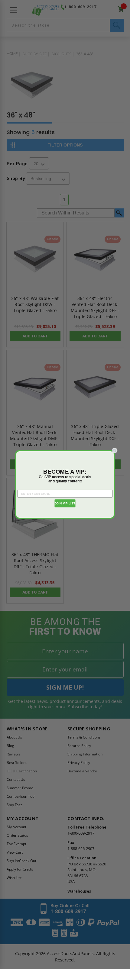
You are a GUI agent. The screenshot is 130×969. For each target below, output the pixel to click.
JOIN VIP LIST (65, 503)
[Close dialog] (114, 450)
